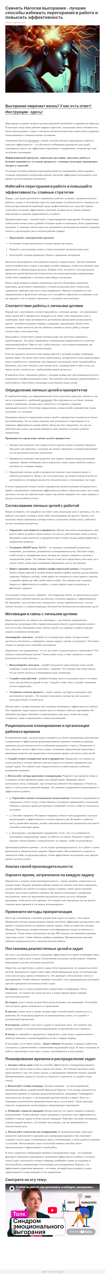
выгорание (33, 140)
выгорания (46, 400)
